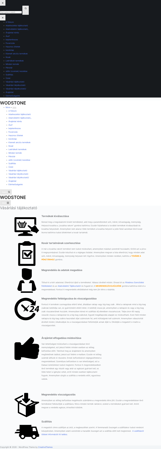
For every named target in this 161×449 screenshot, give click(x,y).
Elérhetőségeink (15, 184)
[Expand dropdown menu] (14, 108)
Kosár (10, 146)
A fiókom (12, 111)
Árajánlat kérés (15, 121)
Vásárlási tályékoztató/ (18, 177)
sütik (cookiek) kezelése (19, 160)
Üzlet (10, 167)
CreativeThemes (45, 447)
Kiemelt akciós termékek (19, 142)
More (8, 107)
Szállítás (12, 163)
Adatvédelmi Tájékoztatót (69, 286)
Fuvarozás (13, 132)
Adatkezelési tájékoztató (19, 114)
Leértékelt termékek (17, 149)
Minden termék (15, 153)
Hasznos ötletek (15, 135)
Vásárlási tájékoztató (17, 170)
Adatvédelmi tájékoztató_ (19, 118)
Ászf (10, 125)
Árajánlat (12, 181)
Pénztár (11, 156)
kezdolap (12, 139)
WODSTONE (13, 103)
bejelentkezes (14, 128)
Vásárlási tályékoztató (18, 174)
